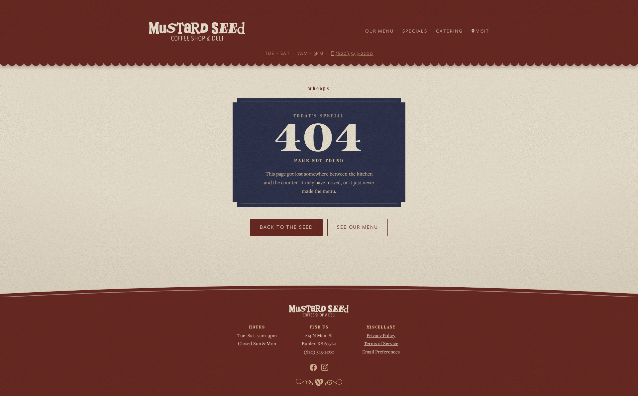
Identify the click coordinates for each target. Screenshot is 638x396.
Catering (449, 31)
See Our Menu (357, 227)
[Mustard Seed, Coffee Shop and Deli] (197, 31)
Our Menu (379, 31)
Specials (414, 31)
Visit (482, 31)
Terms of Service (381, 343)
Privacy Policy (381, 335)
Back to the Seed (286, 227)
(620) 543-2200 (354, 53)
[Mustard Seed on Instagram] (324, 367)
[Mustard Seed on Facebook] (313, 367)
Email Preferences (381, 351)
